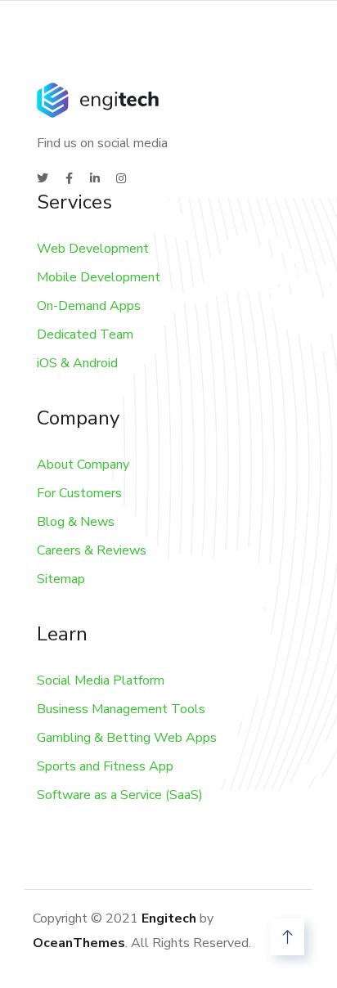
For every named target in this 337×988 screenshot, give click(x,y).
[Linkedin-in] (95, 178)
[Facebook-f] (68, 178)
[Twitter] (42, 178)
